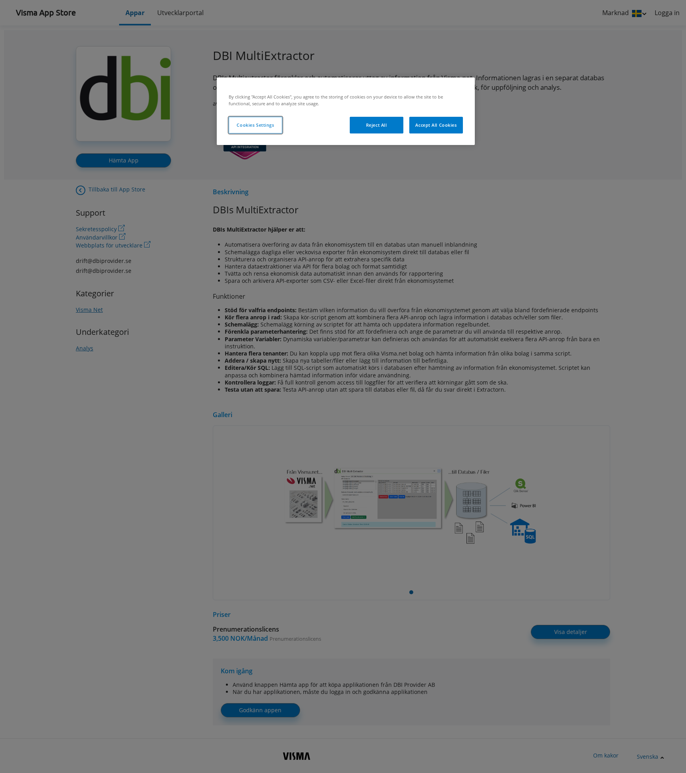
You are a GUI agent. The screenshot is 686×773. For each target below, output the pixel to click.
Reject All (376, 125)
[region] (346, 111)
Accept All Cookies (436, 125)
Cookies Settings (255, 125)
